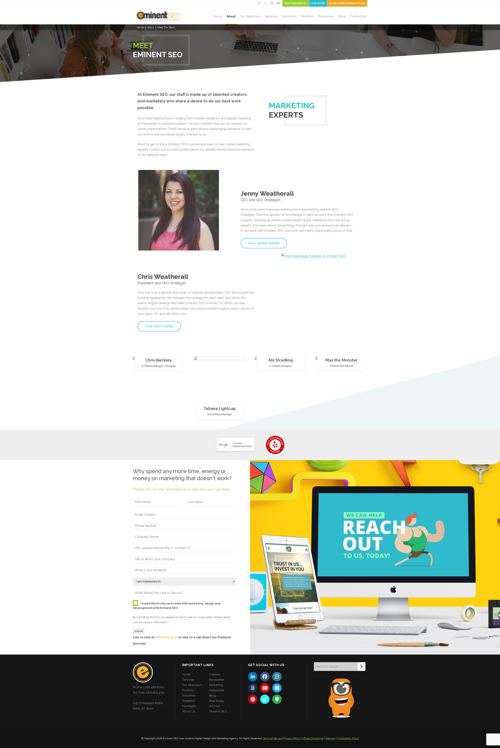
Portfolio (307, 16)
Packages (189, 706)
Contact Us (358, 16)
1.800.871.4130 (166, 637)
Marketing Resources (216, 687)
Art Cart (214, 706)
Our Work (318, 3)
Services (271, 16)
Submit (138, 631)
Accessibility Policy (348, 738)
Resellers (188, 701)
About (231, 16)
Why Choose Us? (295, 3)
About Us (188, 711)
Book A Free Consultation (347, 3)
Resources (326, 16)
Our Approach (250, 16)
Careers (214, 674)
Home (217, 16)
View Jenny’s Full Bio (264, 243)
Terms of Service (272, 738)
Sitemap (330, 738)
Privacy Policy (292, 738)
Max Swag (216, 701)
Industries (289, 16)
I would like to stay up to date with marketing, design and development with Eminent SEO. (176, 605)
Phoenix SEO (218, 711)
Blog (341, 16)
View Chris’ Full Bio (159, 326)
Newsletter (216, 679)
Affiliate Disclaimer (313, 738)
